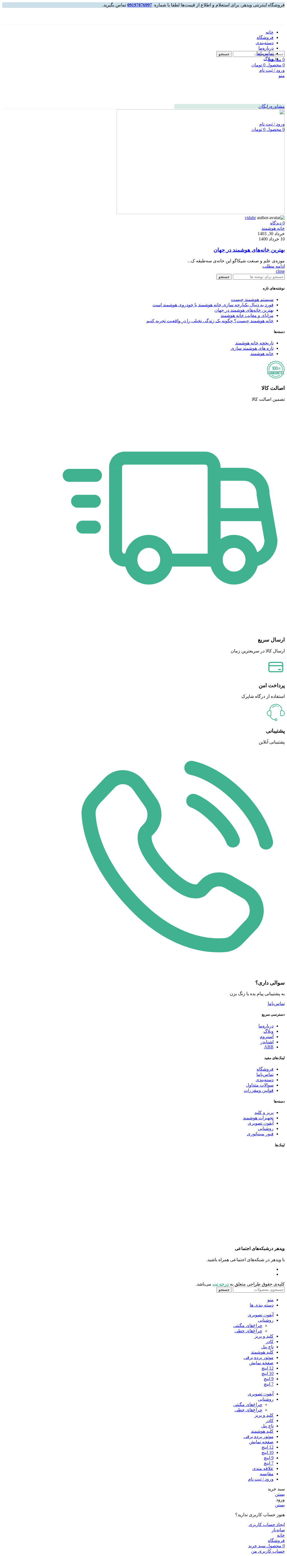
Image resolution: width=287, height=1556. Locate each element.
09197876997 (139, 5)
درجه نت (220, 1284)
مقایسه (267, 1473)
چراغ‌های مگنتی (247, 1325)
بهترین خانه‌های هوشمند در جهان (249, 250)
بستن (280, 1494)
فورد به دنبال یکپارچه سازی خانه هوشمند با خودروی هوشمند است (213, 304)
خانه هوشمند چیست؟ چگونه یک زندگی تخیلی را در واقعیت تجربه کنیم (210, 320)
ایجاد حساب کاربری (267, 1524)
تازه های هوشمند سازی (252, 348)
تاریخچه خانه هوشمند (254, 343)
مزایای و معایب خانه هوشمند (247, 315)
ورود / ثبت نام (261, 1479)
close (280, 271)
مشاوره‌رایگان (271, 106)
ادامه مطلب (273, 266)
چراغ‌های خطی (248, 1330)
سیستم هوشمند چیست (252, 299)
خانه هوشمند (273, 228)
